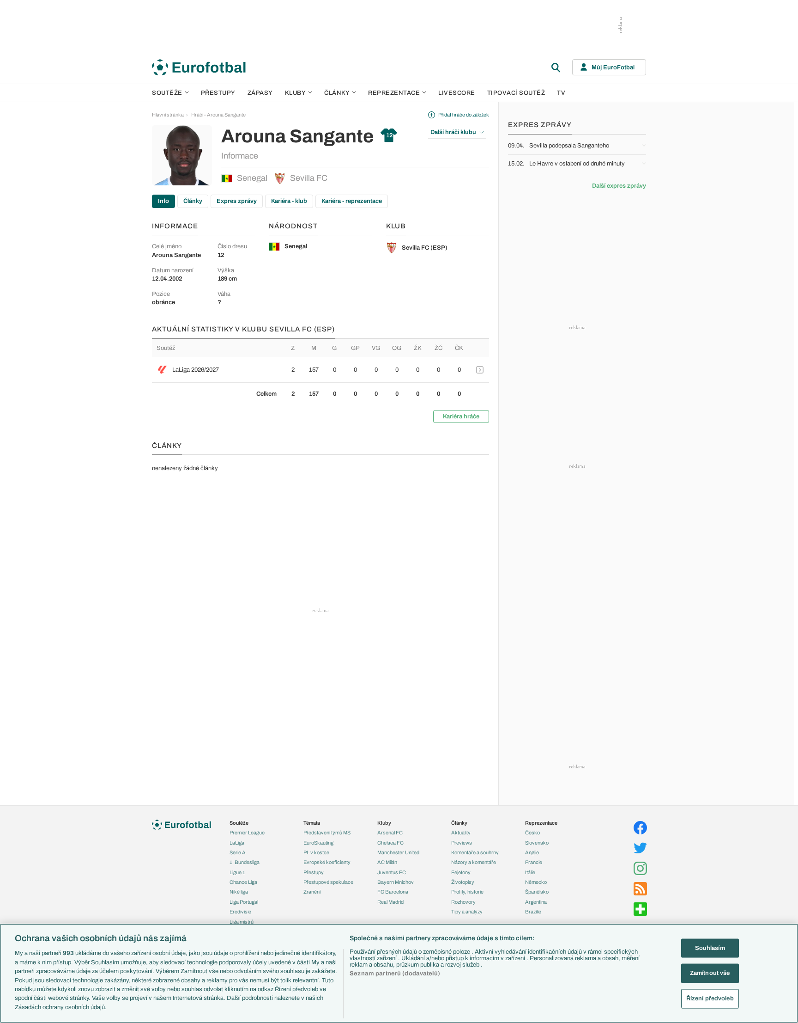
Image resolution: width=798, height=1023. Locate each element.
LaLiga (237, 842)
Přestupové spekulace (328, 882)
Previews (461, 842)
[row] (320, 369)
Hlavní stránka (168, 114)
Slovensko (537, 842)
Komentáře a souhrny (475, 852)
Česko (532, 832)
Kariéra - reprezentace (351, 201)
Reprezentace (394, 93)
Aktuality (461, 832)
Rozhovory (463, 902)
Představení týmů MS (327, 832)
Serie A (238, 852)
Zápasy (260, 93)
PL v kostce (316, 852)
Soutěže (167, 93)
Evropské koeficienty (327, 862)
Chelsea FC (390, 842)
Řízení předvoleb (710, 998)
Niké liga (239, 891)
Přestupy (218, 93)
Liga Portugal (244, 902)
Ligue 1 (237, 872)
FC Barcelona (392, 891)
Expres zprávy (237, 201)
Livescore (456, 93)
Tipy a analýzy (467, 911)
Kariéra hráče (461, 416)
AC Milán (387, 862)
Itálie (530, 872)
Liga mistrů (242, 922)
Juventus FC (391, 872)
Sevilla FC (308, 178)
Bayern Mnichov (395, 882)
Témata (311, 823)
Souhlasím (710, 947)
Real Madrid (390, 902)
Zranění (311, 891)
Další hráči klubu (453, 132)
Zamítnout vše (710, 973)
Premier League (247, 832)
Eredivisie (240, 911)
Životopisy (462, 882)
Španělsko (537, 891)
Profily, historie (467, 891)
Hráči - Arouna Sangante (218, 114)
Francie (533, 862)
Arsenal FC (390, 832)
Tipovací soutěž (516, 93)
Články (192, 201)
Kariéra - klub (289, 201)
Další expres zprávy (619, 186)
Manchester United (398, 852)
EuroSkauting (318, 842)
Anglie (532, 852)
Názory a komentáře (473, 862)
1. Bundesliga (245, 862)
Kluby (295, 93)
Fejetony (461, 872)
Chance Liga (243, 882)
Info (163, 201)
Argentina (536, 902)
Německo (536, 882)
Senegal (252, 178)
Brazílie (533, 911)
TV (561, 93)
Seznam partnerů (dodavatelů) (395, 973)
